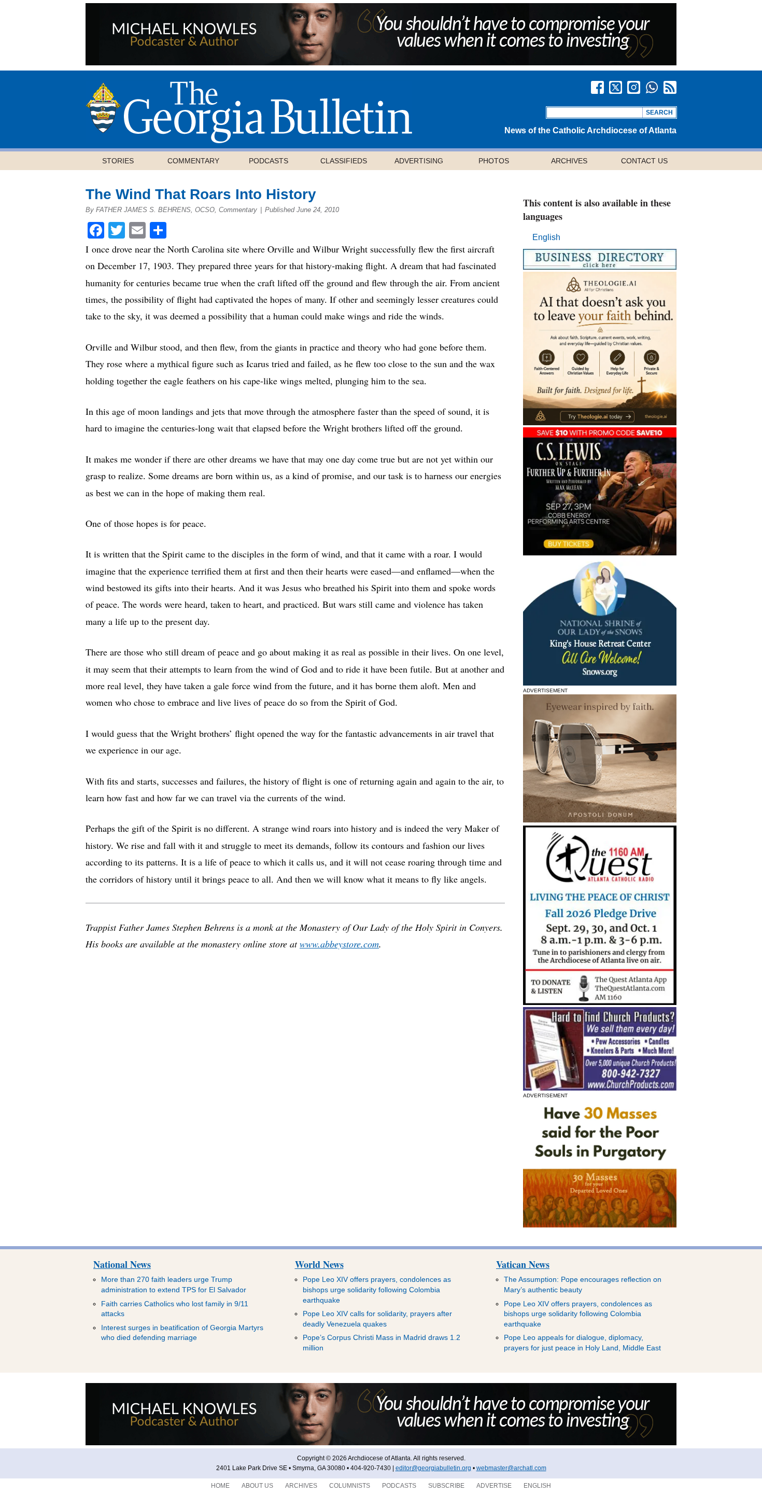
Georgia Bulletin (249, 112)
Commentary (193, 161)
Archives (569, 161)
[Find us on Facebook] (597, 87)
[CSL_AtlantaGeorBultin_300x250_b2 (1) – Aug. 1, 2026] (599, 552)
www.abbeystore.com (339, 944)
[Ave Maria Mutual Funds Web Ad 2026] (381, 62)
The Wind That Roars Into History (201, 194)
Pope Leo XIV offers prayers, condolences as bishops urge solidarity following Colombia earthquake (377, 1289)
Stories (118, 161)
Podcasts (268, 161)
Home (220, 1485)
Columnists (349, 1485)
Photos (493, 161)
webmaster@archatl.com (511, 1468)
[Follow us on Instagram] (633, 87)
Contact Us (644, 161)
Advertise (494, 1485)
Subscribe (446, 1485)
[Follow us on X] (615, 87)
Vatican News (522, 1264)
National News (122, 1264)
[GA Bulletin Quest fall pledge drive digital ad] (599, 1002)
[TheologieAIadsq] (599, 422)
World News (319, 1264)
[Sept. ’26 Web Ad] (599, 682)
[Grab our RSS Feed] (670, 87)
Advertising (418, 161)
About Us (257, 1485)
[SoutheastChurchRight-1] (599, 1087)
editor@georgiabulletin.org (433, 1468)
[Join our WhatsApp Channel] (651, 87)
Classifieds (343, 161)
